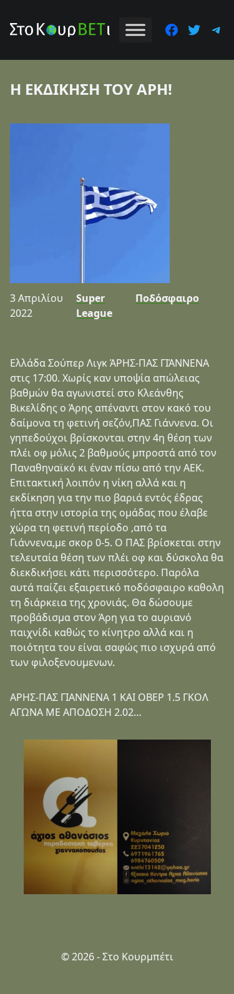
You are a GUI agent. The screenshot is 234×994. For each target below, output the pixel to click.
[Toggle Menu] (135, 30)
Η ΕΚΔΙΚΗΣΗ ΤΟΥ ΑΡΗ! (91, 89)
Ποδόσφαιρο (167, 298)
